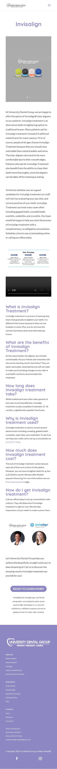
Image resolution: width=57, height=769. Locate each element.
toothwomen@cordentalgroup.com (18, 740)
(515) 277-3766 (16, 736)
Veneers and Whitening (14, 670)
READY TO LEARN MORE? (28, 588)
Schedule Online (11, 698)
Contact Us (9, 721)
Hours (8, 713)
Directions (9, 717)
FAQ (7, 701)
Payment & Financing (13, 694)
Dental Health (10, 690)
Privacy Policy (10, 686)
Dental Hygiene (11, 659)
